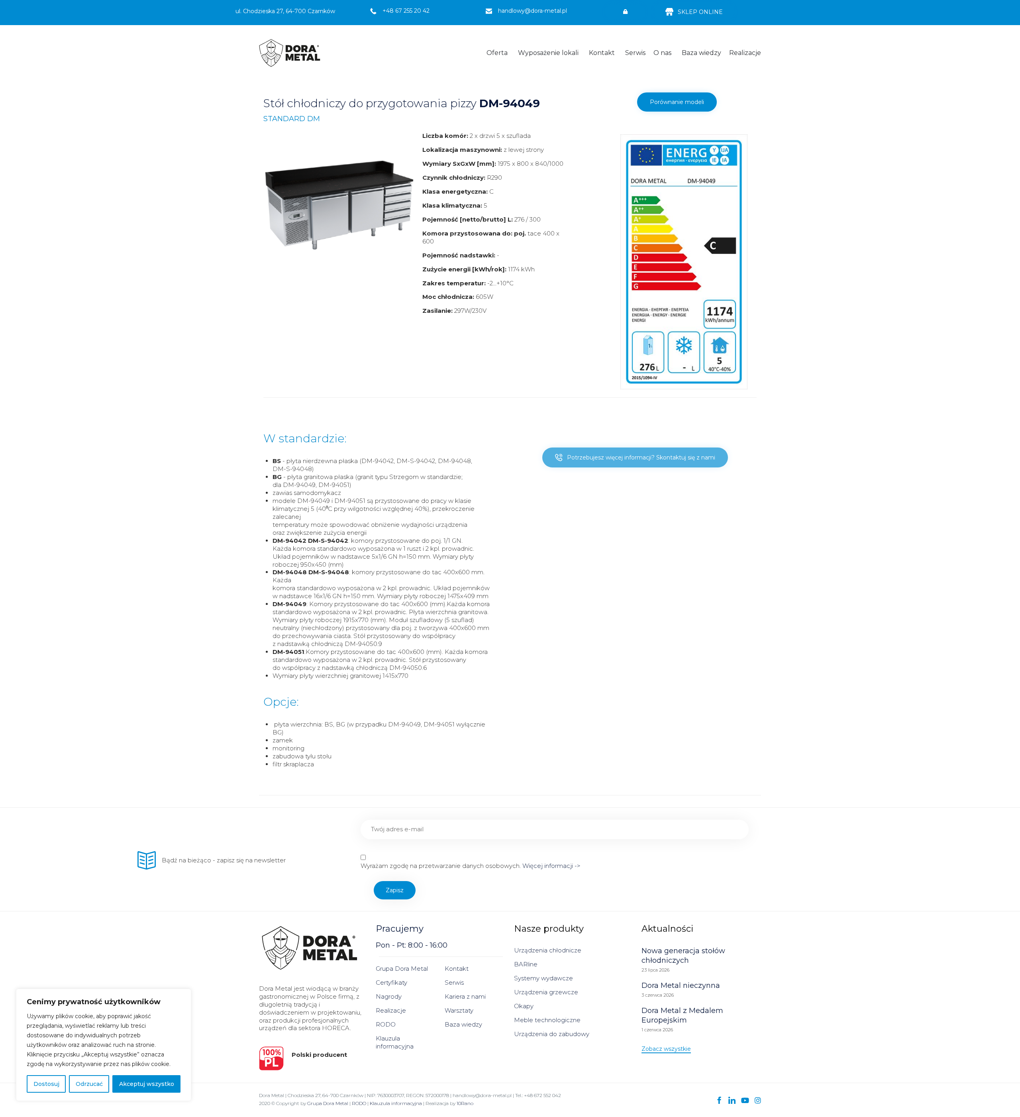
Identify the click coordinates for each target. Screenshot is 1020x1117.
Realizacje (745, 53)
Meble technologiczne (547, 1020)
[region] (103, 1045)
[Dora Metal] (289, 53)
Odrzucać (89, 1084)
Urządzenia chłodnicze (547, 950)
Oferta (497, 53)
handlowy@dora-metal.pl (532, 10)
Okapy (524, 1006)
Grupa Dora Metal (402, 968)
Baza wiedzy (701, 53)
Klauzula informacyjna (395, 1042)
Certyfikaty (391, 982)
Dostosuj (46, 1084)
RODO (386, 1024)
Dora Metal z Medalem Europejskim (682, 1015)
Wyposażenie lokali (548, 53)
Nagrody (389, 996)
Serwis (635, 53)
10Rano (465, 1103)
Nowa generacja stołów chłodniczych (683, 955)
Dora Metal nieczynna (680, 985)
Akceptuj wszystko (146, 1084)
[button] (625, 12)
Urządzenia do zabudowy (551, 1034)
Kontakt (602, 53)
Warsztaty (459, 1010)
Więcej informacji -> (551, 866)
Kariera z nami (465, 996)
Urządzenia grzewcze (546, 992)
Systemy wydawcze (543, 978)
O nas (662, 53)
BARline (525, 964)
